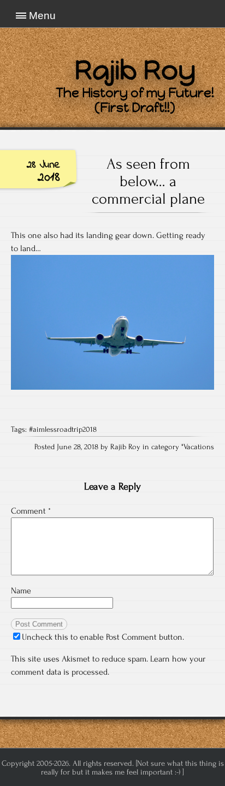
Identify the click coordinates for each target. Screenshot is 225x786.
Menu (42, 15)
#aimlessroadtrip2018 (63, 429)
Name (21, 591)
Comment (31, 511)
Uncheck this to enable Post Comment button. (103, 637)
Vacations (198, 447)
